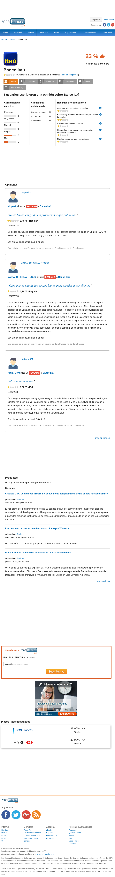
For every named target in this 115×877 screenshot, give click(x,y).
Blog (70, 838)
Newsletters (50, 838)
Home (4, 39)
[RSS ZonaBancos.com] (36, 814)
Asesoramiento (89, 33)
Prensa (71, 835)
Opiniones (43, 33)
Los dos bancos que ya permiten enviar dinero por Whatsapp (37, 528)
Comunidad (107, 33)
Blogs (3, 835)
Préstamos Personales (32, 833)
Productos (17, 33)
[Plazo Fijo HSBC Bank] (23, 742)
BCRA (3, 838)
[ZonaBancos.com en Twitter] (16, 814)
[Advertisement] (57, 7)
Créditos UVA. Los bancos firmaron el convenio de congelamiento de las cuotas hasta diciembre (56, 493)
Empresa (72, 830)
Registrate (96, 19)
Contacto (72, 844)
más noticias (103, 581)
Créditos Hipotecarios (32, 835)
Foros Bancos (51, 835)
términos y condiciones (45, 854)
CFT (3, 841)
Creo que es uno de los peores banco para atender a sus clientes (49, 285)
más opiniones (102, 438)
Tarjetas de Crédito (31, 838)
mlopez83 (26, 192)
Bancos (30, 33)
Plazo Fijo (27, 830)
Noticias (20, 499)
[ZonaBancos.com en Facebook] (5, 814)
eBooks (49, 830)
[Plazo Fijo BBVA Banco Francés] (23, 731)
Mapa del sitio (74, 841)
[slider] (9, 75)
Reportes (49, 833)
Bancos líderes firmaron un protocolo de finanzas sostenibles (38, 552)
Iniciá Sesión (109, 20)
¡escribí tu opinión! (69, 74)
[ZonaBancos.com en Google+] (26, 814)
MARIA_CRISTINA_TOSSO (35, 263)
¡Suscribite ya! (56, 671)
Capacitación (70, 33)
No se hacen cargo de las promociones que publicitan (42, 215)
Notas (56, 33)
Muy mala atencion (21, 381)
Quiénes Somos (75, 833)
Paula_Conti (27, 359)
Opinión (4, 833)
